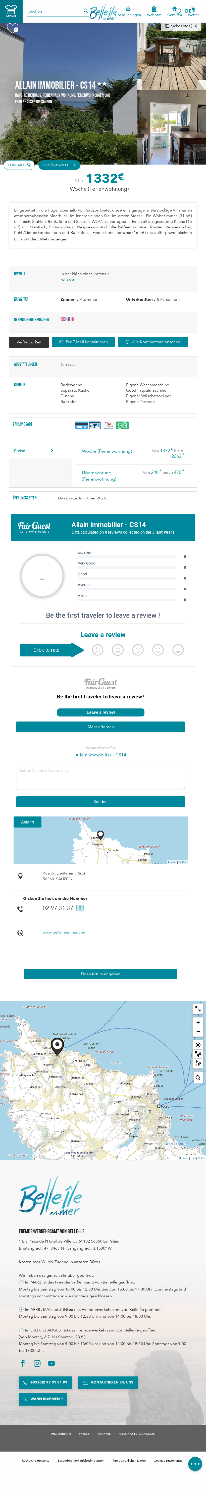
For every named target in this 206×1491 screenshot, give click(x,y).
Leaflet (172, 862)
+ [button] (198, 1022)
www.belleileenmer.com (64, 932)
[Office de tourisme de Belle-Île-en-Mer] (50, 1195)
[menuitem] (103, 11)
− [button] (198, 1031)
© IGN (182, 862)
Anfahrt (27, 822)
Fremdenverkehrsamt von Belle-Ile (51, 1231)
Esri (193, 1158)
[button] (190, 11)
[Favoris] (178, 11)
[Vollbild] (197, 1008)
